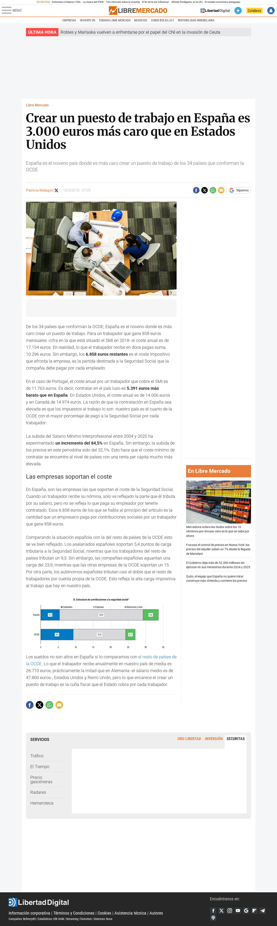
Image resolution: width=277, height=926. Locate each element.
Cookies (104, 913)
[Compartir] (196, 190)
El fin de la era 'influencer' (155, 2)
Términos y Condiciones (73, 913)
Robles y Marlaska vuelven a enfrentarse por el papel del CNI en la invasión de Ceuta (140, 32)
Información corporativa (29, 913)
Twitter (221, 910)
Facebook (213, 910)
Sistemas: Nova (103, 919)
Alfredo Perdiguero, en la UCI (187, 2)
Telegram (262, 910)
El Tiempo (39, 766)
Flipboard (254, 910)
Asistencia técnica (130, 913)
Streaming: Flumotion (79, 919)
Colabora (254, 10)
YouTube (238, 910)
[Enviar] (213, 190)
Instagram (229, 910)
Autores (156, 913)
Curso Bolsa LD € (162, 20)
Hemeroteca (41, 803)
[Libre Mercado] (138, 10)
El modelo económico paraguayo (222, 2)
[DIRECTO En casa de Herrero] (238, 10)
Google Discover (246, 910)
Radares (38, 792)
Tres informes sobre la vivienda (123, 2)
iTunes (213, 918)
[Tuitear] (204, 190)
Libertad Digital (109, 902)
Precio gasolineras (41, 779)
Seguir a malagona (56, 190)
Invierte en (87, 20)
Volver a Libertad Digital (215, 10)
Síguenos (242, 190)
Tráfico (36, 755)
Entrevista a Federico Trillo (66, 2)
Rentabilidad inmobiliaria (196, 20)
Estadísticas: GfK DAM (51, 919)
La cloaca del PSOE (93, 2)
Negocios (140, 20)
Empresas (69, 20)
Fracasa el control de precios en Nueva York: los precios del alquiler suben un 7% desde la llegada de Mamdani (218, 549)
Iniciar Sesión (271, 10)
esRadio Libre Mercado (114, 20)
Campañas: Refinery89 (22, 919)
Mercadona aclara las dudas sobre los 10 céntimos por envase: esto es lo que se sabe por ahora (217, 531)
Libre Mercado (37, 105)
